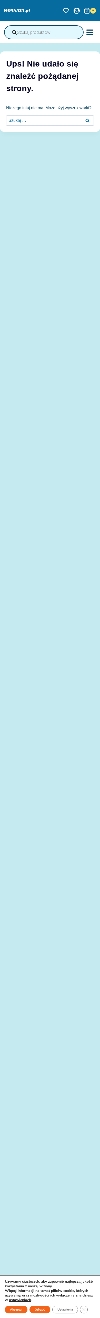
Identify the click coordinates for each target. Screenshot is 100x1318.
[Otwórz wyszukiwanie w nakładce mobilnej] (44, 32)
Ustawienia (65, 1310)
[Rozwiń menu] (90, 32)
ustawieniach (20, 1300)
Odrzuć (40, 1310)
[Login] (77, 10)
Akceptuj (16, 1310)
